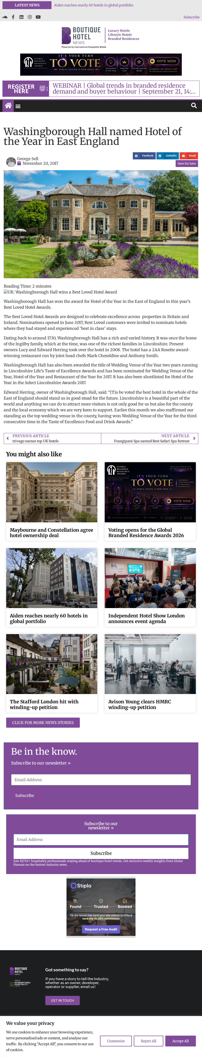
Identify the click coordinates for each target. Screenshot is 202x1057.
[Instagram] (30, 17)
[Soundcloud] (4, 17)
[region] (101, 1036)
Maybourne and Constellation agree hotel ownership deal (51, 533)
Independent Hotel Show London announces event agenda (146, 618)
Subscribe (192, 17)
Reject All (148, 1041)
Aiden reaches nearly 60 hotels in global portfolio (49, 618)
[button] (18, 106)
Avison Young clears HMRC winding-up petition (139, 704)
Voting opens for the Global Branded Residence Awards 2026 (102, 5)
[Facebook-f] (13, 17)
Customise (116, 1041)
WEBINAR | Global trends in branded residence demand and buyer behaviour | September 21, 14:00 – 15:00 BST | (126, 89)
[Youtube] (38, 17)
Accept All (180, 1041)
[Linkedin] (21, 17)
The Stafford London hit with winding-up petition (44, 704)
